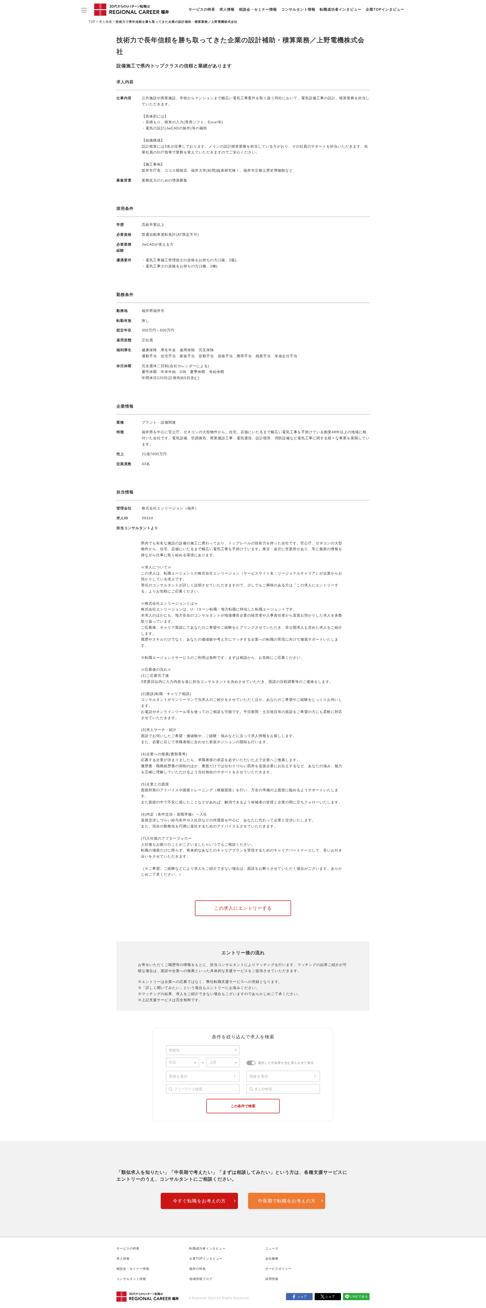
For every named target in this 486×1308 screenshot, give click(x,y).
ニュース (271, 1248)
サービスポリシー (278, 1269)
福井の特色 (197, 1269)
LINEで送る (359, 1296)
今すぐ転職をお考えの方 (199, 1200)
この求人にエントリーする (243, 908)
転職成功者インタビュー (340, 9)
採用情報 (271, 1279)
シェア (302, 1296)
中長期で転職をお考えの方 (287, 1200)
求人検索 (105, 22)
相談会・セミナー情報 (258, 9)
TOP (92, 22)
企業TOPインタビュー (385, 9)
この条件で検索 (243, 1106)
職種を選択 (258, 1076)
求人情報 (227, 9)
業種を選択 (178, 1076)
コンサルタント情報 (298, 9)
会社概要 (271, 1258)
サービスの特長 (202, 9)
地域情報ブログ (200, 1279)
